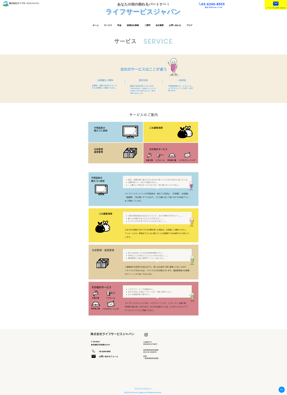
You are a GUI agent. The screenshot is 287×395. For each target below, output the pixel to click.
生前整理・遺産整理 (103, 250)
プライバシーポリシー (142, 388)
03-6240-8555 (213, 4)
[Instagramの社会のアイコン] (146, 335)
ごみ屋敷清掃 (105, 214)
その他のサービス (101, 287)
